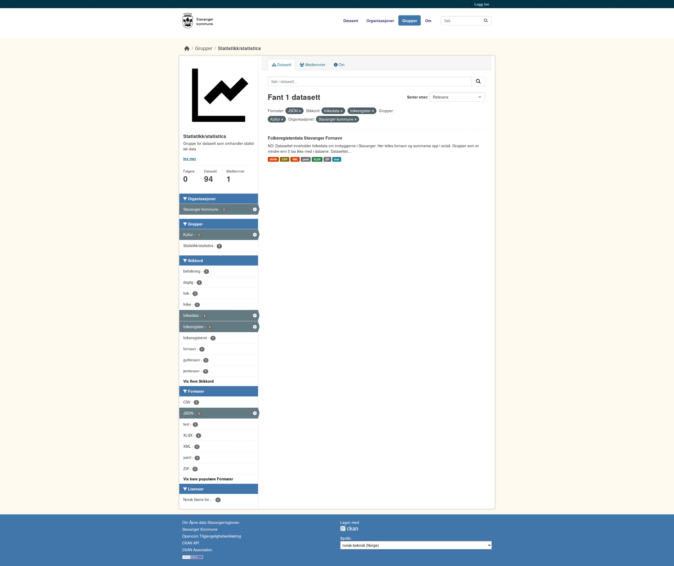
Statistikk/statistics (239, 48)
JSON (273, 159)
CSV (285, 159)
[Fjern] (300, 111)
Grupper (409, 20)
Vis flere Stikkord (198, 381)
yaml (306, 159)
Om (428, 20)
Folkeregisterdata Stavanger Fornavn (305, 138)
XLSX (317, 159)
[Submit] (485, 20)
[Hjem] (187, 48)
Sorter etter (417, 97)
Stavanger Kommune (199, 529)
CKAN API (190, 542)
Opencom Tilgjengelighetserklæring (211, 536)
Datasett (350, 20)
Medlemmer (314, 64)
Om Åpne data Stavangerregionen (210, 522)
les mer (189, 158)
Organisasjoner (380, 20)
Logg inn (481, 4)
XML (295, 159)
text (336, 159)
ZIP (327, 159)
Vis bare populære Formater (208, 478)
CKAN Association (197, 549)
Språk (345, 538)
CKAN (349, 528)
